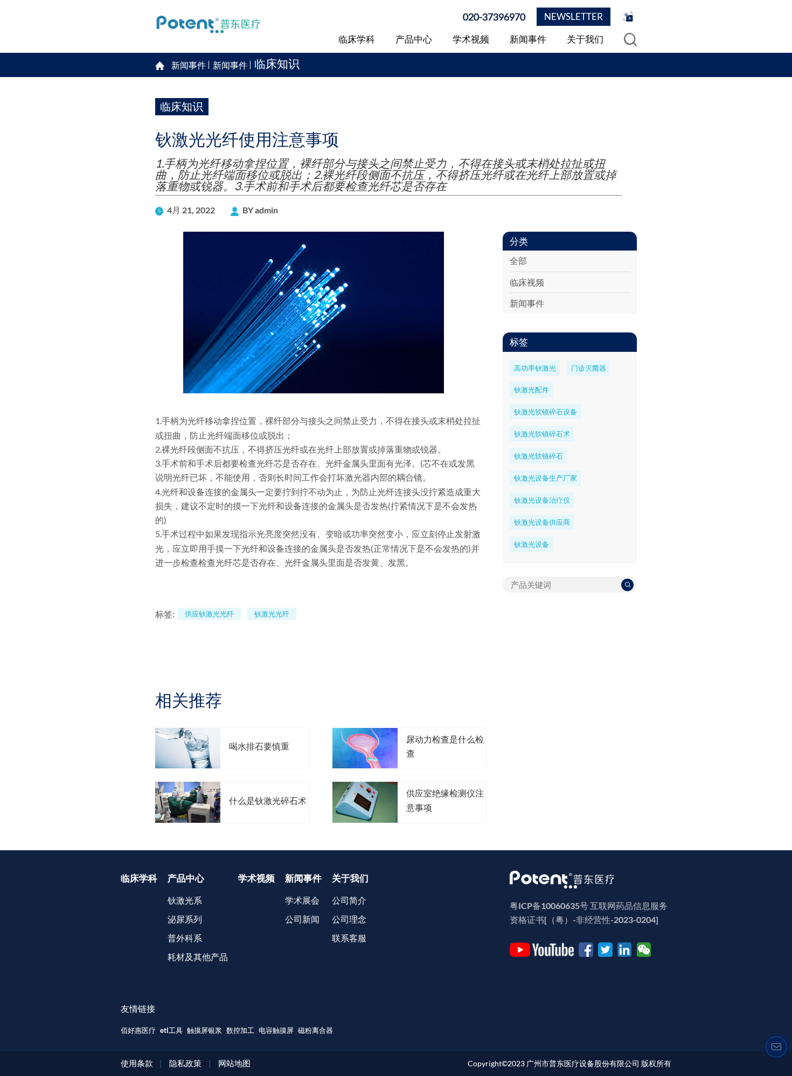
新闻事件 (230, 65)
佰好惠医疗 (138, 1030)
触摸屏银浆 (204, 1030)
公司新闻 (302, 919)
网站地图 (234, 1063)
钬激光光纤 (271, 613)
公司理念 (349, 919)
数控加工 (240, 1030)
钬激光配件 (531, 389)
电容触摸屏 (276, 1030)
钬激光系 (185, 900)
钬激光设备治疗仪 (542, 500)
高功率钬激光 (535, 368)
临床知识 (277, 65)
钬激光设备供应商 (542, 522)
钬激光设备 (531, 544)
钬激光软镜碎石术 (542, 433)
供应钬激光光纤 (209, 613)
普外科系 (185, 938)
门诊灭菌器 (588, 368)
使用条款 (137, 1063)
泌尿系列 (185, 919)
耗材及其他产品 (198, 957)
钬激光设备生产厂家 (545, 478)
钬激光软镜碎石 (538, 456)
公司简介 (349, 900)
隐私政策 (185, 1063)
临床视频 (527, 282)
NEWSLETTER (573, 16)
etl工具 (171, 1030)
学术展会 (302, 900)
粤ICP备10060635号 (549, 905)
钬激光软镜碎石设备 (545, 411)
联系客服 (349, 938)
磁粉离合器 (315, 1030)
